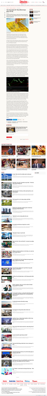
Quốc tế (25, 5)
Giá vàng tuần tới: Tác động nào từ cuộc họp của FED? (38, 169)
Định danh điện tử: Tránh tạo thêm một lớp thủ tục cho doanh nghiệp (22, 191)
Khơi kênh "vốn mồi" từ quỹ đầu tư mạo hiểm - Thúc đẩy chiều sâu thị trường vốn (23, 183)
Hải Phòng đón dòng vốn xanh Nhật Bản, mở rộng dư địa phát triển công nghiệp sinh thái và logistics (23, 361)
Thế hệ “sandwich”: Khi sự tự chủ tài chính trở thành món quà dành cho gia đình (22, 285)
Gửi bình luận (9, 137)
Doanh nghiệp (8, 5)
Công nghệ (42, 5)
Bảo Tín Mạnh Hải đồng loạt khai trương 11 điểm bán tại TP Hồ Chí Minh (23, 169)
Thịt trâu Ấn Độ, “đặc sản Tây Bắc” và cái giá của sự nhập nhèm (23, 242)
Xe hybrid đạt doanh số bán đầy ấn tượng (20, 301)
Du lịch (35, 5)
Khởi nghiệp (18, 5)
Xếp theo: (21, 139)
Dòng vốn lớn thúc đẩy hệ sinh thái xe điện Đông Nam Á (23, 326)
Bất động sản (22, 5)
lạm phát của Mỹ (14, 122)
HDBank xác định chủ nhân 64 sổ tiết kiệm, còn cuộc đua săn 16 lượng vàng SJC (23, 252)
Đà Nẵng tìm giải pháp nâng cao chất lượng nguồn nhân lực (23, 277)
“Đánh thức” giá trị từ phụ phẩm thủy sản (20, 216)
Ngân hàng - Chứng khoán (30, 5)
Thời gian (24, 139)
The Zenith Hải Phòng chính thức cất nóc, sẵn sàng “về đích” (22, 344)
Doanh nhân (12, 5)
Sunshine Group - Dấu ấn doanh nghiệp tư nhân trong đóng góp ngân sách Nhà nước (22, 319)
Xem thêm (17, 377)
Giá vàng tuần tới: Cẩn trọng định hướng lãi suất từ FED (37, 15)
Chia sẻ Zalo (15, 119)
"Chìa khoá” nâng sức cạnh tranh (18, 232)
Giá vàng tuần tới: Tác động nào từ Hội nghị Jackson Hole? (7, 156)
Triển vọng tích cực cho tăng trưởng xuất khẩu (21, 199)
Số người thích (26, 139)
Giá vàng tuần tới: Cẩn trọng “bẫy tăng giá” (23, 156)
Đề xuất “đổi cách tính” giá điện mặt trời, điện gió (21, 174)
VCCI (5, 5)
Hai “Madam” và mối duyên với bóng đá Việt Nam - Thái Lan (23, 369)
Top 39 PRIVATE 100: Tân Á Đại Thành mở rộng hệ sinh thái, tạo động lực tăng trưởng (22, 260)
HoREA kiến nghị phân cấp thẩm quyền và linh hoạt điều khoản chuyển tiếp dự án (22, 208)
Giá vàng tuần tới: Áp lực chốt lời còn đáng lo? (37, 18)
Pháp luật (15, 5)
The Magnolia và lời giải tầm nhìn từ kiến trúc (21, 309)
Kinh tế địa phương (38, 5)
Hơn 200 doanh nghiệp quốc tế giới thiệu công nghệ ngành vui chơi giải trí (22, 268)
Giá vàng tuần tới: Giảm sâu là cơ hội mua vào (37, 21)
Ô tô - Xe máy (25, 385)
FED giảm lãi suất (9, 122)
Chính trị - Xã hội (2, 5)
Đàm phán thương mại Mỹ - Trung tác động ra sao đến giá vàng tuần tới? (37, 12)
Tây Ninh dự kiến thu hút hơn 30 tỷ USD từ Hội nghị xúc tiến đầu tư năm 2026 (23, 352)
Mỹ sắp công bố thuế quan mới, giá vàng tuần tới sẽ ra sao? (21, 128)
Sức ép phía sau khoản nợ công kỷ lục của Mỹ (20, 224)
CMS (39, 395)
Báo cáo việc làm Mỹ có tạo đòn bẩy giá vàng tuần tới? (7, 169)
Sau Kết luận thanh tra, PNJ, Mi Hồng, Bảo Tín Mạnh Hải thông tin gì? (39, 156)
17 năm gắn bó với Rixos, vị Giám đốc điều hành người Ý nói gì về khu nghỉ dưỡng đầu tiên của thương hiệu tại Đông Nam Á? (22, 294)
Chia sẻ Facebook (10, 119)
